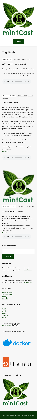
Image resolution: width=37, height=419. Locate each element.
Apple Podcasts (7, 295)
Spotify (4, 297)
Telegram (5, 315)
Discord (4, 313)
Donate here (28, 270)
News (18, 59)
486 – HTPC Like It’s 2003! (14, 64)
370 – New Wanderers (12, 211)
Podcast (27, 59)
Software (5, 98)
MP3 (15, 59)
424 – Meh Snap (10, 102)
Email (4, 311)
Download (5, 152)
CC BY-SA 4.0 (6, 325)
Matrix (4, 309)
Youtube (5, 299)
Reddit (4, 317)
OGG (22, 59)
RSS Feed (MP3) (7, 292)
